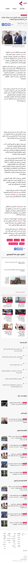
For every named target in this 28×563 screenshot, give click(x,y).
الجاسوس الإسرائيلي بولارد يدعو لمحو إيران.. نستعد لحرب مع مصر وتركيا (18, 447)
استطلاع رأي (13, 546)
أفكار (14, 544)
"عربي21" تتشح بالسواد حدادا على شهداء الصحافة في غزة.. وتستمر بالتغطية (18, 421)
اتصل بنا (25, 557)
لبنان (5, 548)
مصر (23, 240)
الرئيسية (22, 8)
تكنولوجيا (8, 540)
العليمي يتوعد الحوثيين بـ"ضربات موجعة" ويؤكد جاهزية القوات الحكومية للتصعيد (21, 333)
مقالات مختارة (14, 541)
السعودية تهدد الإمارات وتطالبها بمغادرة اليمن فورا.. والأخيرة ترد (14, 270)
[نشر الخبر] (3, 24)
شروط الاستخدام (23, 559)
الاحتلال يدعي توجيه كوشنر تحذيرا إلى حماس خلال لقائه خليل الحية (8, 333)
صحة (9, 542)
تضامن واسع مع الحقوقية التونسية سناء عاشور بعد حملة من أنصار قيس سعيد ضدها (8, 319)
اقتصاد (7, 8)
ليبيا (5, 540)
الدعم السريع (18, 221)
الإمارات (18, 206)
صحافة (19, 543)
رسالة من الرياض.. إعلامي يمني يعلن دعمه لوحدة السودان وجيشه (14, 263)
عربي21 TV (8, 535)
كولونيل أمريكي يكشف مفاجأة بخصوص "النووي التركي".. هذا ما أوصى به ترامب (18, 438)
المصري (13, 52)
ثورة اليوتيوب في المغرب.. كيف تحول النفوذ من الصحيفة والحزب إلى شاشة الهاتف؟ (17, 456)
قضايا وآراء (13, 538)
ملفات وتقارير (19, 545)
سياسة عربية (24, 15)
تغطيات (18, 537)
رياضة (19, 541)
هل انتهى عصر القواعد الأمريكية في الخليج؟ (13, 378)
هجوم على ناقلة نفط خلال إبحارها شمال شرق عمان (21, 305)
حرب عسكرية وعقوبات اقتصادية (16, 364)
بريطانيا (4, 544)
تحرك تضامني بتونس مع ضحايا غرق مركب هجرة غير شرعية (8, 305)
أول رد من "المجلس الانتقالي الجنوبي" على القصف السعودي (6, 280)
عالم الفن (8, 538)
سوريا (4, 542)
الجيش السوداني (21, 231)
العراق (4, 538)
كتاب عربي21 (13, 535)
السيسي (23, 54)
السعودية (15, 192)
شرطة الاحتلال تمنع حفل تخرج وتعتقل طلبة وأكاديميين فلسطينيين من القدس (20, 319)
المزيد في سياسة (20, 292)
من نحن (25, 556)
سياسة (14, 8)
